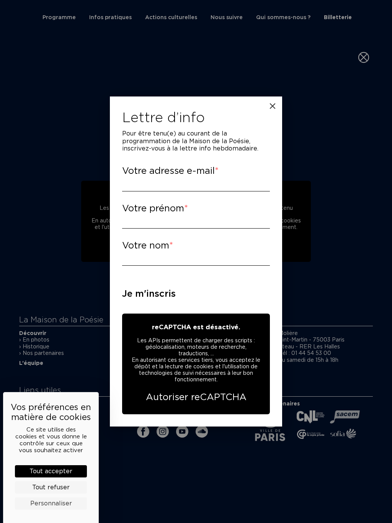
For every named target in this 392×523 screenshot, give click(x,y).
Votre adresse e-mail (168, 170)
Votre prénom (153, 208)
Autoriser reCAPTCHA (196, 396)
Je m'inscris (149, 293)
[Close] (272, 106)
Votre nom (145, 245)
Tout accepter (50, 471)
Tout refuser (51, 487)
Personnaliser (51, 503)
